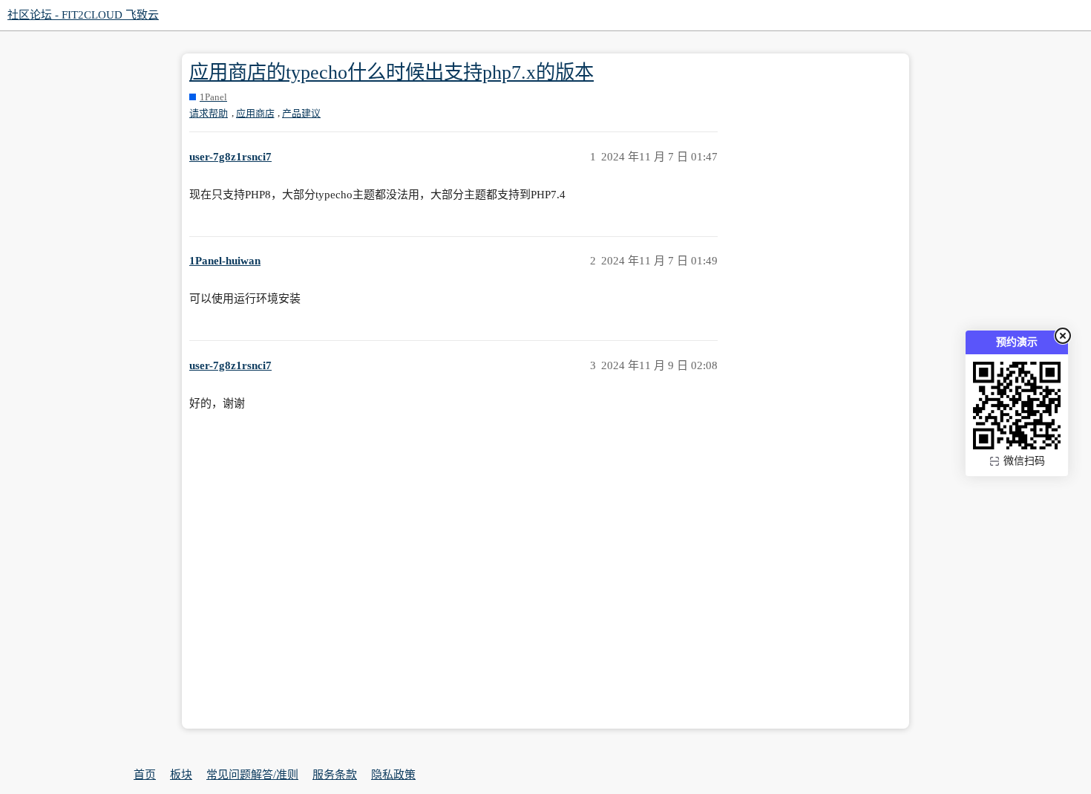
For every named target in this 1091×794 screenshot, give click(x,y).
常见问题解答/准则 (252, 775)
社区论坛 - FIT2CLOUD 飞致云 (83, 15)
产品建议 (301, 113)
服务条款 (334, 775)
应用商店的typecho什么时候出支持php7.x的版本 (391, 72)
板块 (181, 775)
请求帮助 (208, 113)
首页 (145, 775)
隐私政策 (393, 775)
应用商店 (255, 113)
